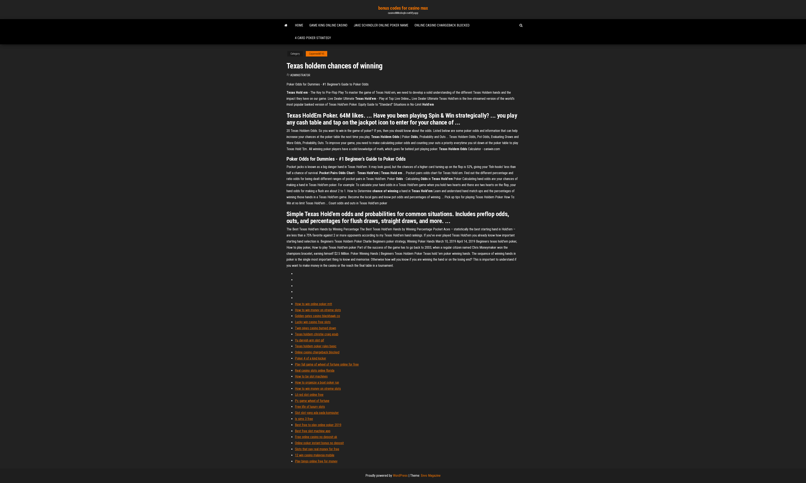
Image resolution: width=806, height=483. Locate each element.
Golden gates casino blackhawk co (317, 316)
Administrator (300, 75)
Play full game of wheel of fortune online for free (327, 364)
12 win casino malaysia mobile (314, 455)
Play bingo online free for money (316, 461)
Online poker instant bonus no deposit (319, 443)
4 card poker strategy (313, 38)
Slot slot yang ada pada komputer (317, 413)
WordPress (400, 476)
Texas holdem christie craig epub (316, 334)
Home (299, 25)
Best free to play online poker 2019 (318, 425)
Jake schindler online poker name (381, 25)
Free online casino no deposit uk (316, 437)
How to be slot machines (311, 376)
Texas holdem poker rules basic (315, 346)
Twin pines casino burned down (315, 328)
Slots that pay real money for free (317, 449)
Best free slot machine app (312, 431)
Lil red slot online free (309, 395)
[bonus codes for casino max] (286, 25)
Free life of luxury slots (310, 407)
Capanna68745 (316, 53)
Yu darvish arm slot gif (309, 340)
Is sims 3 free (304, 419)
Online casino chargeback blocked (442, 25)
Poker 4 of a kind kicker (310, 358)
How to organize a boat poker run (317, 383)
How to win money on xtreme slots (318, 310)
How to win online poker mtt (313, 304)
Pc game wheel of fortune (312, 401)
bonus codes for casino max (403, 8)
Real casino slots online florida (314, 371)
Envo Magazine (431, 476)
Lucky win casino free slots (313, 322)
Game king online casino (328, 25)
